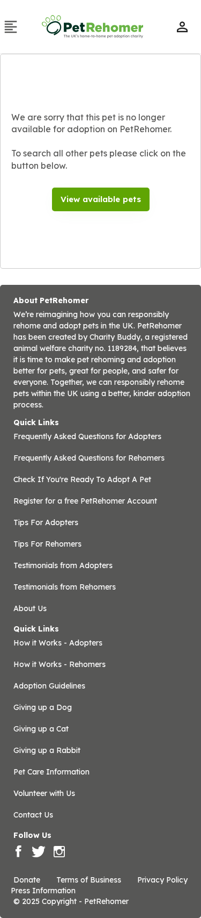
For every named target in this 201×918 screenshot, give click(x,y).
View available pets (101, 199)
